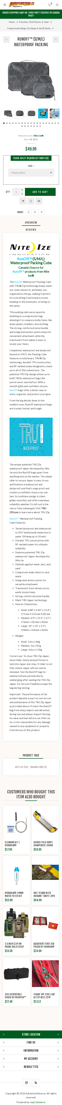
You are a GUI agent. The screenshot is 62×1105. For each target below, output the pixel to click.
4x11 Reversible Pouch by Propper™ (15, 996)
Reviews (31, 229)
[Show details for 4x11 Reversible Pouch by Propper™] (16, 974)
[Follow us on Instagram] (26, 1082)
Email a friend (38, 200)
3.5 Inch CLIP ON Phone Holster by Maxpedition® (14, 946)
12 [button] (37, 123)
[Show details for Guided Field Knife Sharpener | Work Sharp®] (45, 822)
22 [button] (28, 126)
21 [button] (25, 126)
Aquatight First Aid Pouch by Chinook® (44, 945)
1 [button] (4, 123)
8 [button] (25, 123)
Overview (31, 222)
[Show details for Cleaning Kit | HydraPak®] (16, 822)
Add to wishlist (23, 200)
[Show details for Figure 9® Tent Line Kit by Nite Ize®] (45, 974)
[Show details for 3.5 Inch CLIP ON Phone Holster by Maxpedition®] (16, 923)
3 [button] (10, 123)
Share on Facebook (35, 212)
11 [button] (34, 123)
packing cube (36, 767)
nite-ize (19, 767)
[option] (8, 113)
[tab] (31, 222)
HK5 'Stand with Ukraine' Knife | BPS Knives (44, 896)
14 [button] (43, 123)
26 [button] (40, 126)
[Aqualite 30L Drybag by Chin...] (56, 39)
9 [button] (28, 123)
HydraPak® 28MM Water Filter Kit (14, 894)
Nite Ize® (39, 135)
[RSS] (35, 1082)
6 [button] (19, 123)
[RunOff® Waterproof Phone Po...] (6, 39)
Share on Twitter (28, 212)
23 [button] (31, 126)
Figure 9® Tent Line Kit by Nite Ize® (44, 996)
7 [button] (22, 123)
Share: (20, 212)
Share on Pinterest (42, 212)
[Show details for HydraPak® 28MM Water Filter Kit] (16, 872)
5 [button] (16, 123)
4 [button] (13, 123)
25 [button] (37, 126)
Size (30, 166)
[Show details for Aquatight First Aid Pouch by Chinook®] (45, 923)
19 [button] (58, 123)
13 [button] (40, 123)
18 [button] (55, 123)
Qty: (8, 191)
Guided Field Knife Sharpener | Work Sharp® (43, 845)
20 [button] (22, 126)
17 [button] (52, 123)
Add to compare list (31, 200)
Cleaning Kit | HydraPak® (12, 844)
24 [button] (34, 126)
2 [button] (7, 123)
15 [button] (46, 123)
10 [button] (31, 123)
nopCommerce (37, 1102)
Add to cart (40, 191)
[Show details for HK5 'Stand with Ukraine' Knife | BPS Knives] (45, 872)
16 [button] (49, 123)
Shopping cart (51, 3)
